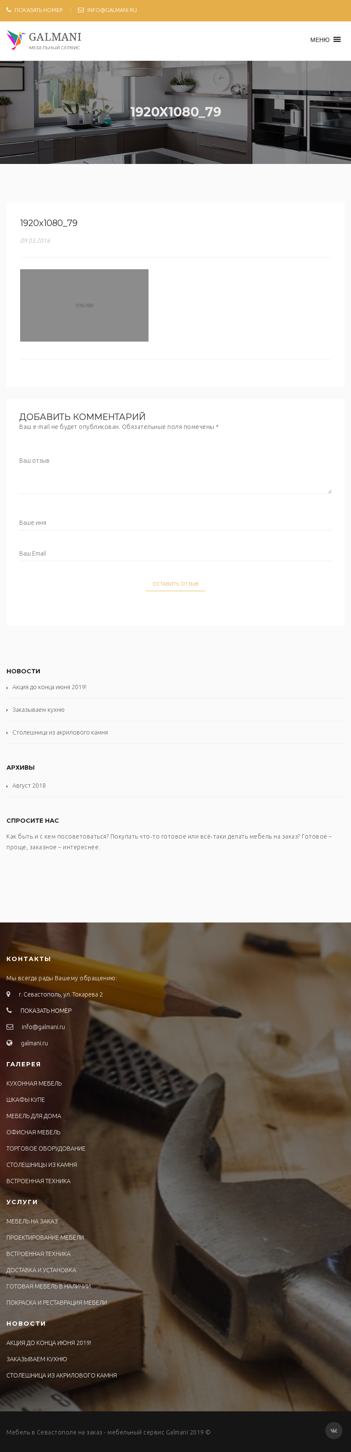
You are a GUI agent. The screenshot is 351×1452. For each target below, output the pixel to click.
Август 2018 (29, 785)
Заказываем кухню (38, 709)
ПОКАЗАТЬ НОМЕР (38, 10)
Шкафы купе (25, 1099)
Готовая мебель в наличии (48, 1286)
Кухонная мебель (34, 1083)
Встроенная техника (38, 1181)
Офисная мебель (33, 1132)
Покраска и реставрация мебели (56, 1302)
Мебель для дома (33, 1116)
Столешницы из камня (41, 1164)
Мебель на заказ (32, 1221)
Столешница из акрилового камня (60, 732)
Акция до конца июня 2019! (49, 687)
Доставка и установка (41, 1270)
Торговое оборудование (46, 1148)
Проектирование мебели (45, 1237)
